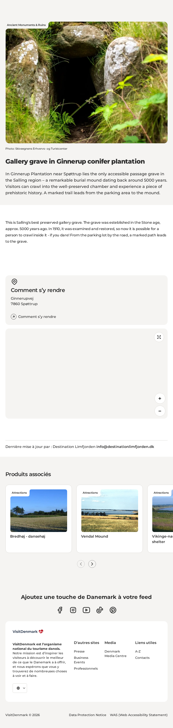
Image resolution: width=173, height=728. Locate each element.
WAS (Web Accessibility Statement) (139, 715)
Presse (79, 651)
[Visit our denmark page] (60, 610)
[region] (86, 374)
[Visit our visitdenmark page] (86, 610)
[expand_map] (159, 337)
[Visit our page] (73, 610)
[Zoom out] (160, 411)
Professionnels (86, 668)
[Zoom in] (160, 398)
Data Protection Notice (87, 715)
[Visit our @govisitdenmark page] (100, 610)
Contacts (142, 658)
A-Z (138, 651)
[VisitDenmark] (28, 631)
